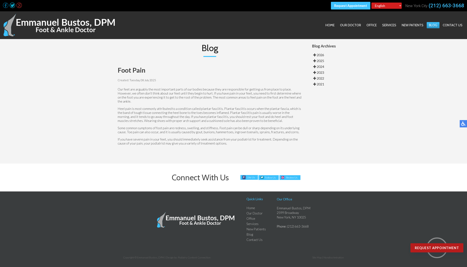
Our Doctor (350, 25)
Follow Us (270, 177)
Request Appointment (350, 6)
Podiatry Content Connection (194, 257)
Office (371, 25)
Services (389, 25)
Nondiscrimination (334, 257)
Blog (433, 25)
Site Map (317, 257)
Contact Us (452, 25)
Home (330, 25)
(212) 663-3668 (446, 5)
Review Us (292, 177)
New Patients (412, 25)
